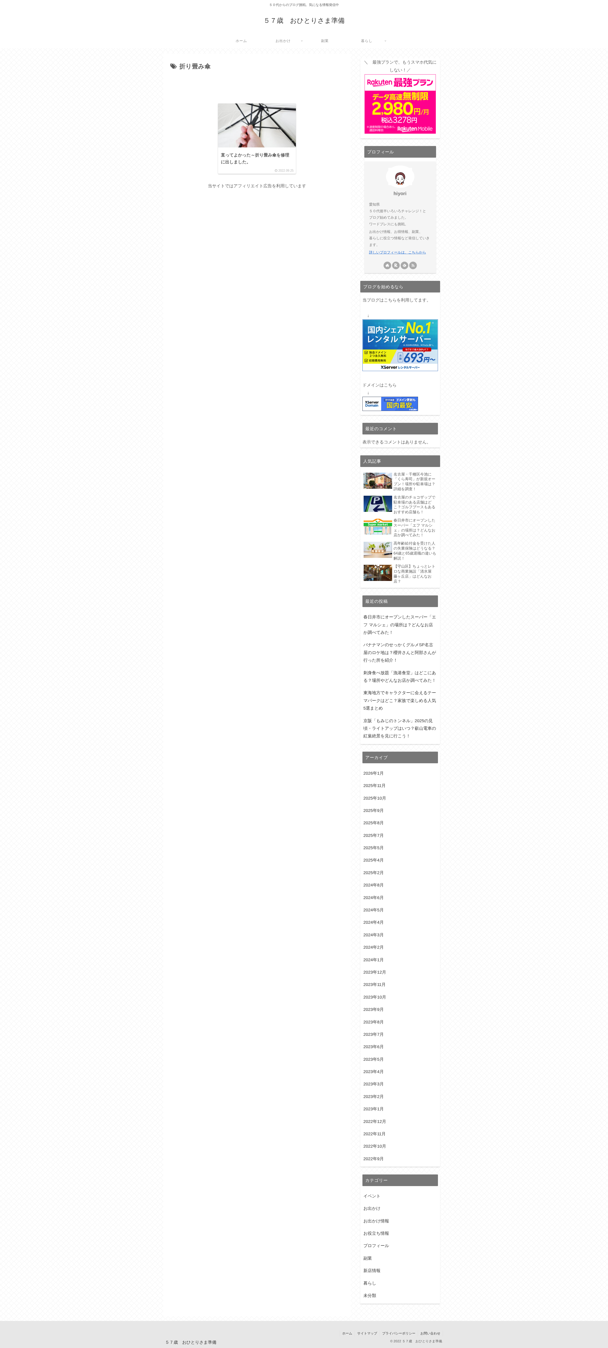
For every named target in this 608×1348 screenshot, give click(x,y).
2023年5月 (373, 1059)
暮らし (369, 1283)
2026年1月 (373, 773)
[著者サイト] (387, 265)
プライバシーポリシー (398, 1333)
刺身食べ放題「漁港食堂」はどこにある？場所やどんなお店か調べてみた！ (399, 676)
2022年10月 (374, 1146)
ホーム (347, 1333)
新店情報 (371, 1270)
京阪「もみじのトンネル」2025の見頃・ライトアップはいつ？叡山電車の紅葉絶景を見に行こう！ (399, 728)
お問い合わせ (430, 1333)
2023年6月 (373, 1047)
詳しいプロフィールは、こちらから (397, 252)
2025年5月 (373, 848)
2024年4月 (373, 922)
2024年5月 (373, 910)
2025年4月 (373, 860)
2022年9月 (373, 1158)
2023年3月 (373, 1084)
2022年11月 (374, 1134)
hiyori (400, 193)
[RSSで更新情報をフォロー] (413, 265)
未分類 (369, 1295)
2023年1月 (373, 1109)
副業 (367, 1258)
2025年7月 (373, 835)
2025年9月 (373, 810)
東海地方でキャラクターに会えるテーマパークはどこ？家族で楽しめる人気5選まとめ (399, 700)
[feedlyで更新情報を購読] (404, 265)
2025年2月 (373, 872)
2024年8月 (373, 885)
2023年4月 (373, 1072)
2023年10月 (374, 997)
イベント (371, 1196)
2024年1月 (373, 959)
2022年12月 (374, 1121)
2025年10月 (374, 798)
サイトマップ (367, 1333)
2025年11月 (374, 785)
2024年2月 (373, 947)
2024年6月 (373, 897)
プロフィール (376, 1246)
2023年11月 (374, 984)
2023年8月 (373, 1022)
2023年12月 (374, 972)
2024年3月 (373, 935)
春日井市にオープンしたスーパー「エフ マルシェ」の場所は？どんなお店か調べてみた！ (399, 625)
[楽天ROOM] (396, 265)
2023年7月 (373, 1034)
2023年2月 (373, 1096)
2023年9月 (373, 1009)
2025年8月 (373, 823)
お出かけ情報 (376, 1221)
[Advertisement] (257, 85)
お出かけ (371, 1208)
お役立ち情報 (376, 1233)
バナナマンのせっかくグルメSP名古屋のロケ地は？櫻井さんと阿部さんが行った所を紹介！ (399, 652)
